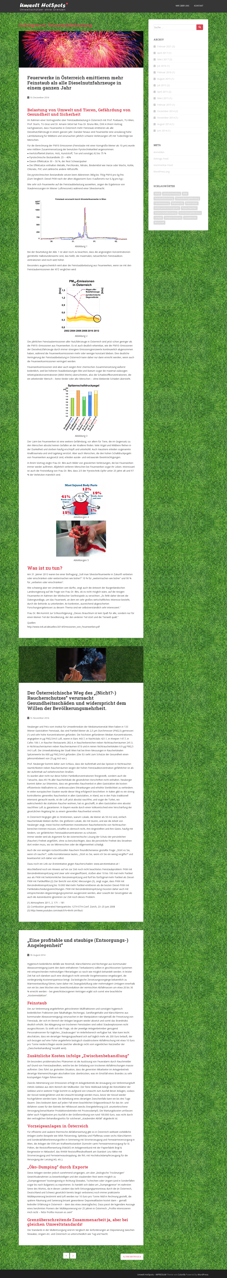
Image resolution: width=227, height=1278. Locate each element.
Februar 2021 (164, 46)
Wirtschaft (159, 222)
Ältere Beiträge (131, 1256)
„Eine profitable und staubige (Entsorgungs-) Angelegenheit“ (77, 942)
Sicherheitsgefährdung (190, 212)
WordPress (203, 1274)
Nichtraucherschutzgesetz (167, 208)
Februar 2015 (164, 104)
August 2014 (164, 124)
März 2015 (163, 98)
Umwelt (158, 217)
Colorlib (181, 1274)
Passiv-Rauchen (189, 208)
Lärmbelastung (162, 203)
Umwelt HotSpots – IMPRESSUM (151, 1274)
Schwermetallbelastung (165, 212)
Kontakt (198, 5)
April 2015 (162, 91)
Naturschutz (191, 203)
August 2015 (164, 78)
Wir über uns (182, 5)
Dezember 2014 (165, 111)
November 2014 (166, 117)
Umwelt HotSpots (173, 217)
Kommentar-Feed (163, 165)
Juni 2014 (162, 130)
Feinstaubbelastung (164, 198)
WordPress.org (162, 171)
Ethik (185, 193)
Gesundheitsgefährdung (187, 198)
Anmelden (159, 152)
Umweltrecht (190, 217)
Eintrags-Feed (161, 158)
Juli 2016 (161, 65)
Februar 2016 (164, 72)
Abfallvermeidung (171, 193)
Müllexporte (177, 203)
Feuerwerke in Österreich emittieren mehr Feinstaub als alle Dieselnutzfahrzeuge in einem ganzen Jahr (75, 83)
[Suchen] (199, 27)
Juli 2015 (161, 85)
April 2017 (162, 52)
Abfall (157, 193)
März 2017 (163, 59)
